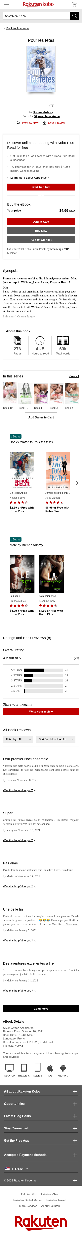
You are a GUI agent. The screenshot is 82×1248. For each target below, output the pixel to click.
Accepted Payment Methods (25, 1155)
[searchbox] (41, 16)
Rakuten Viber (49, 1194)
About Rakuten (50, 1205)
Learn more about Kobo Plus (28, 177)
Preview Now (30, 122)
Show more (70, 924)
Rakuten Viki (28, 1194)
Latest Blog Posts (17, 1116)
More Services (28, 1205)
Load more (41, 1008)
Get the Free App (16, 1140)
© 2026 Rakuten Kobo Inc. (20, 1180)
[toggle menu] (6, 4)
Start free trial (41, 187)
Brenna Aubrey (43, 112)
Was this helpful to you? (18, 790)
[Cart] (74, 4)
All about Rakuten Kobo (22, 1091)
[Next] (76, 483)
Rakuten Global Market (27, 1200)
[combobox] (18, 739)
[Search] (74, 16)
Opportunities (14, 1103)
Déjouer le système (47, 116)
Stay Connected (16, 1128)
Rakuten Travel (55, 1200)
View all (74, 376)
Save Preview (56, 122)
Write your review (41, 711)
